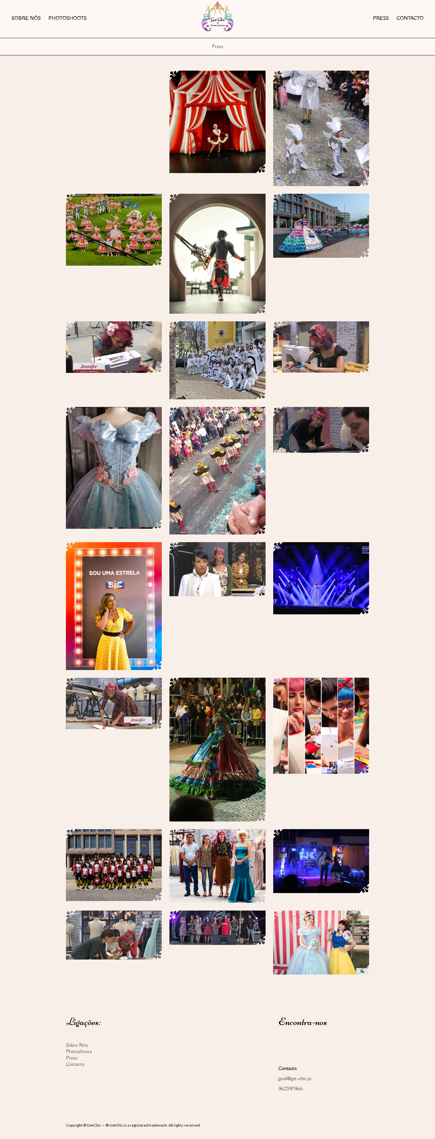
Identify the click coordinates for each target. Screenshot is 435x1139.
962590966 (290, 1089)
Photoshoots (67, 18)
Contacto (410, 18)
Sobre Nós (26, 18)
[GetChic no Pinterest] (322, 1043)
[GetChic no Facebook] (285, 1043)
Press (381, 18)
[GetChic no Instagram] (303, 1043)
